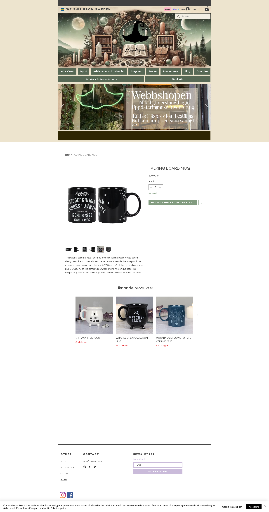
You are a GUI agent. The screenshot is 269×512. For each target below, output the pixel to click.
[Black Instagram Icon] (84, 466)
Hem (67, 155)
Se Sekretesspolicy (56, 508)
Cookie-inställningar (232, 506)
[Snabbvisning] (94, 315)
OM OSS (64, 473)
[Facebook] (70, 495)
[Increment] (160, 187)
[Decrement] (151, 187)
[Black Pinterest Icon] (94, 466)
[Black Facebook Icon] (89, 466)
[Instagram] (63, 495)
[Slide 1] (133, 125)
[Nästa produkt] (198, 315)
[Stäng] (265, 507)
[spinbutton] (155, 187)
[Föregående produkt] (71, 315)
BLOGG (64, 479)
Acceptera (254, 506)
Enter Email (139, 459)
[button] (207, 8)
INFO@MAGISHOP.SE (93, 461)
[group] (134, 322)
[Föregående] (62, 107)
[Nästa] (206, 107)
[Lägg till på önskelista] (201, 202)
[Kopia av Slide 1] (136, 125)
